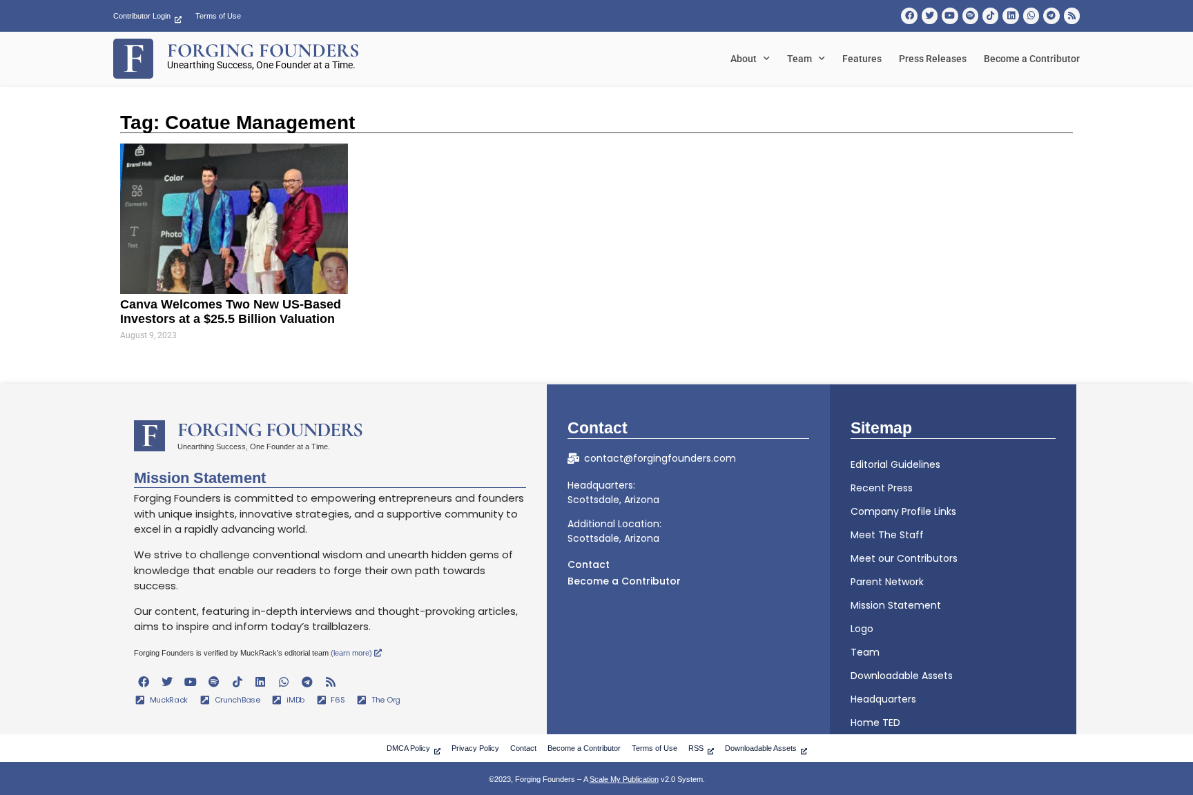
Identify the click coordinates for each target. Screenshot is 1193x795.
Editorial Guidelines (895, 464)
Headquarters (883, 699)
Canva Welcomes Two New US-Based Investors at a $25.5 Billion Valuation (230, 311)
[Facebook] (909, 15)
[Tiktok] (990, 15)
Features (862, 58)
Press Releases (933, 58)
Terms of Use (218, 16)
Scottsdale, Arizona (613, 500)
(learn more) (352, 653)
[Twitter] (930, 15)
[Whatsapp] (1031, 15)
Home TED (875, 722)
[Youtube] (950, 15)
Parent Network (887, 582)
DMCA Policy (408, 748)
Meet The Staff (887, 535)
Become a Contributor (1032, 58)
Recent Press (882, 488)
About (743, 58)
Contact (589, 564)
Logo (862, 629)
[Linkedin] (1010, 15)
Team (799, 58)
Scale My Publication (624, 779)
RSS (696, 748)
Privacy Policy (475, 748)
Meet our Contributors (904, 558)
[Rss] (1072, 15)
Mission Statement (896, 605)
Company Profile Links (903, 511)
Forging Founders (269, 430)
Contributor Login (142, 16)
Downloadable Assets (902, 676)
